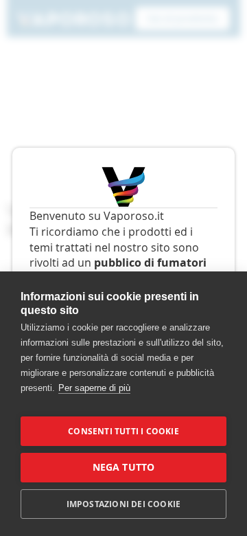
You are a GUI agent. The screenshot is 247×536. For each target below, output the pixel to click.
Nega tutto (124, 467)
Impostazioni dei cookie (124, 504)
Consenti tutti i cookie (123, 431)
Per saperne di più (94, 388)
